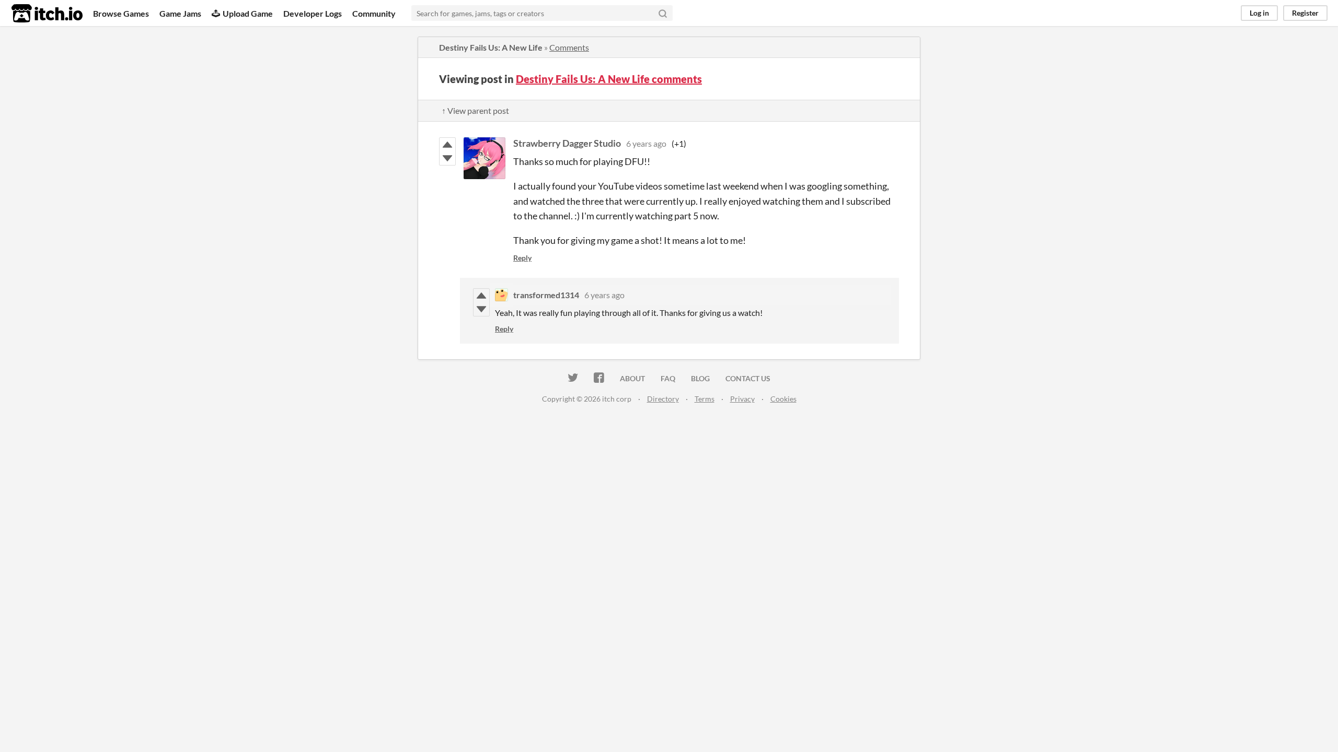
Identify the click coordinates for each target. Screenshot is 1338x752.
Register (1305, 12)
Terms (704, 398)
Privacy (742, 398)
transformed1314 (546, 295)
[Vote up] (447, 144)
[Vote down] (447, 158)
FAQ (668, 378)
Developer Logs (312, 13)
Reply (522, 257)
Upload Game (248, 13)
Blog (700, 378)
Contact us (747, 378)
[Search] (663, 13)
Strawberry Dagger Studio (567, 143)
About (632, 378)
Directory (663, 398)
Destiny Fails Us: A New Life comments (609, 79)
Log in (1259, 12)
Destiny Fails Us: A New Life (491, 47)
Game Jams (180, 13)
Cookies (783, 398)
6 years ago (646, 143)
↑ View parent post (475, 110)
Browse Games (121, 13)
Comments (569, 47)
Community (374, 13)
